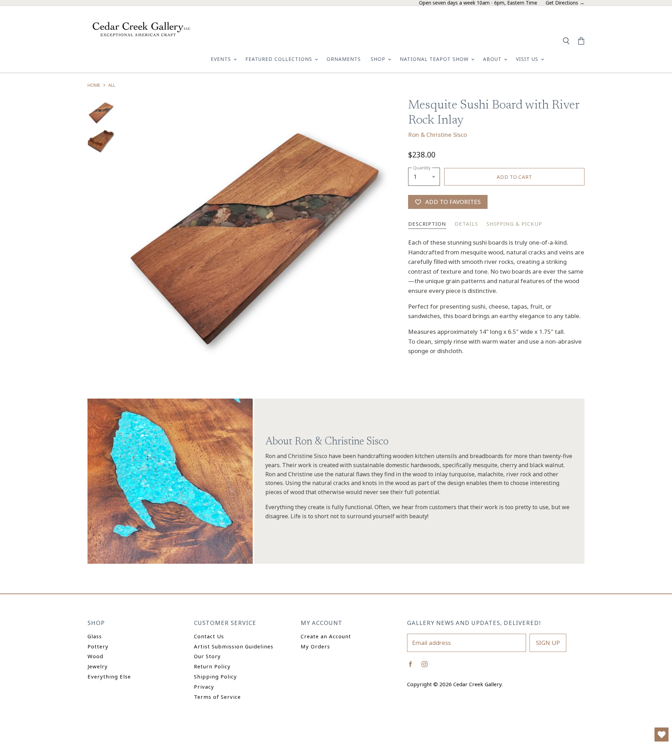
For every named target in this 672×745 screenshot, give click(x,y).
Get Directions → (565, 3)
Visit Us (528, 59)
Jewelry (98, 666)
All (111, 85)
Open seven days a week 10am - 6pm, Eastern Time (478, 3)
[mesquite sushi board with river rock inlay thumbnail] (101, 112)
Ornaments (344, 59)
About (493, 59)
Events (222, 59)
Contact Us (209, 636)
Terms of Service (217, 696)
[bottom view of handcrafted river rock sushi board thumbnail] (101, 141)
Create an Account (326, 636)
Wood (95, 656)
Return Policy (212, 666)
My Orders (315, 646)
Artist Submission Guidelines (233, 646)
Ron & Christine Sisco (437, 135)
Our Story (207, 656)
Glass (95, 636)
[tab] (427, 224)
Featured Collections (279, 59)
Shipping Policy (215, 676)
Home (94, 85)
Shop (379, 59)
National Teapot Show (435, 59)
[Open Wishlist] (661, 735)
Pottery (98, 646)
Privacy (204, 686)
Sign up (548, 643)
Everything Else (109, 676)
